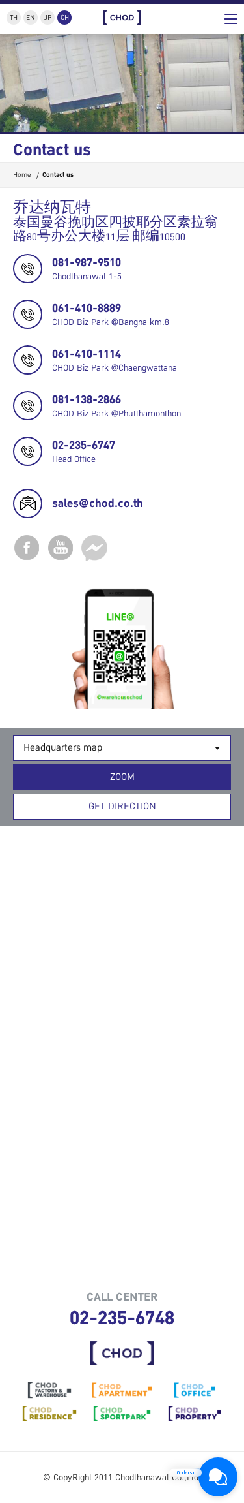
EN (30, 17)
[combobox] (122, 748)
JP (47, 17)
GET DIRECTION (122, 806)
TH (14, 17)
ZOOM (122, 777)
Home (22, 174)
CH (65, 17)
